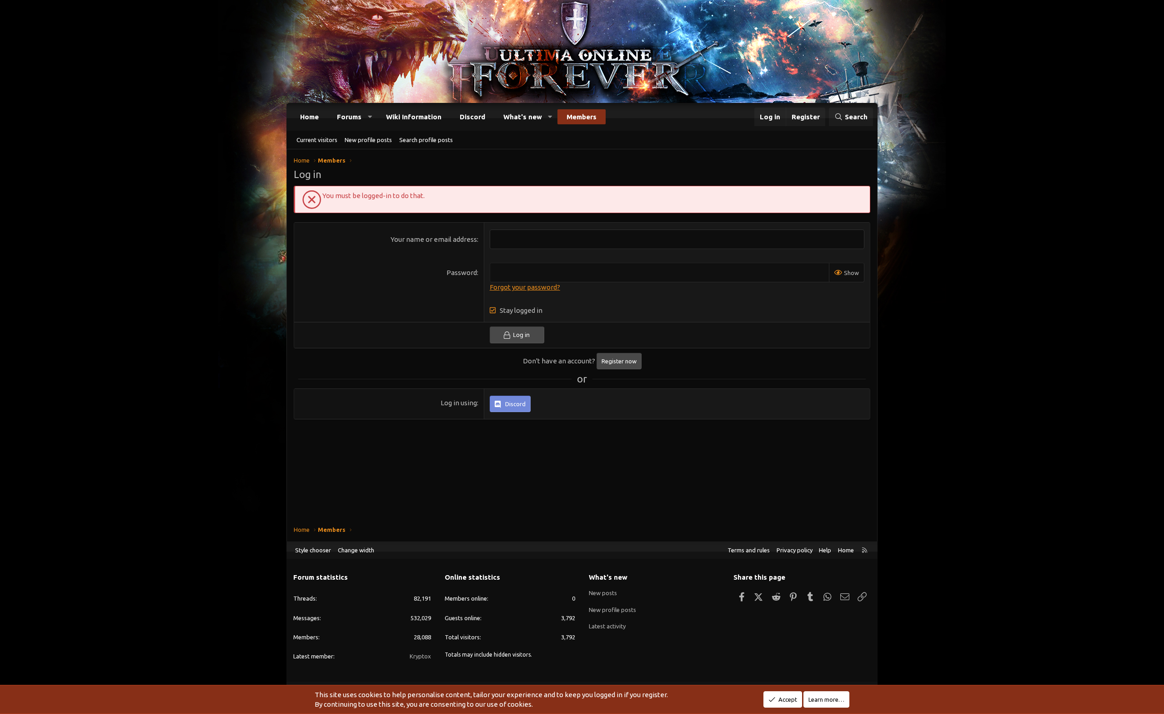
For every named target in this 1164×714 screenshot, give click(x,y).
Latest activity (607, 626)
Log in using (459, 403)
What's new (522, 117)
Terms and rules (749, 550)
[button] (370, 116)
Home (309, 117)
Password (462, 272)
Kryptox (420, 656)
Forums (349, 117)
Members (582, 117)
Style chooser (313, 550)
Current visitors (316, 140)
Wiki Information (414, 117)
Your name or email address (434, 239)
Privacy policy (795, 550)
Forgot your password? (525, 287)
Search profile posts (426, 140)
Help (825, 550)
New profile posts (368, 140)
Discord (472, 117)
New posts (603, 593)
